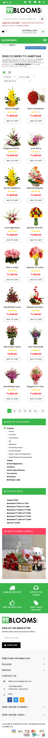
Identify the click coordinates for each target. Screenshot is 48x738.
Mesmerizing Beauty (36, 188)
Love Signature (12, 227)
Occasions (11, 473)
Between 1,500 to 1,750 (19, 516)
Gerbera (12, 444)
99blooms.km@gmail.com (19, 681)
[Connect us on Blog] (22, 699)
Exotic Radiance (12, 188)
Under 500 (12, 500)
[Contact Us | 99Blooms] (7, 2)
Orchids (12, 434)
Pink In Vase (12, 267)
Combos (10, 467)
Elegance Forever (12, 148)
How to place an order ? (35, 48)
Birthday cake (13, 480)
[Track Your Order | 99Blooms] (35, 2)
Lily (9, 441)
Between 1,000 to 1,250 (19, 510)
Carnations (13, 438)
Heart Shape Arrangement (20, 457)
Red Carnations (36, 108)
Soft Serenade (35, 346)
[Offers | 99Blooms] (25, 2)
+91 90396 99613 (23, 64)
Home (4, 45)
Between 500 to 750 (17, 503)
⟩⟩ (42, 411)
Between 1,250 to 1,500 (19, 513)
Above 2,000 (13, 523)
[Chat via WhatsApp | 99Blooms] (10, 2)
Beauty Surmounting (36, 307)
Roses (11, 431)
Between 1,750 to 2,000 (19, 519)
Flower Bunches (15, 447)
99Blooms (9, 726)
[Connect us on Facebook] (9, 699)
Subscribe (12, 645)
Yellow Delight (12, 108)
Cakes (9, 460)
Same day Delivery (15, 470)
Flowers (10, 428)
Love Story (36, 148)
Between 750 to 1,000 (18, 506)
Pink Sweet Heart (12, 346)
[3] (3, 31)
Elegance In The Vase (36, 386)
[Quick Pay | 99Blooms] (30, 2)
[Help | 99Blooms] (40, 2)
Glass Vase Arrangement (19, 454)
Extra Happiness (14, 463)
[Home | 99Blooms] (4, 2)
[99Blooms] (24, 10)
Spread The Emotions (36, 227)
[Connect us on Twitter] (15, 699)
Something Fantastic (12, 386)
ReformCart (22, 724)
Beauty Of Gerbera (36, 267)
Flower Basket (14, 450)
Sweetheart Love (12, 307)
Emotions (11, 476)
